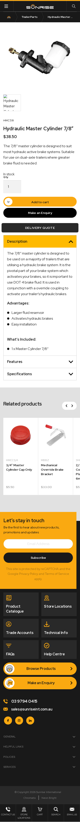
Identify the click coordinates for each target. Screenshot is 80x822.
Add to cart (40, 202)
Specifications (19, 374)
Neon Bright (49, 798)
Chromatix (30, 798)
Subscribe (38, 558)
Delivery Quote (40, 228)
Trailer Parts (30, 17)
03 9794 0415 (23, 701)
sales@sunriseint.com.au (31, 709)
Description (17, 241)
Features (14, 361)
